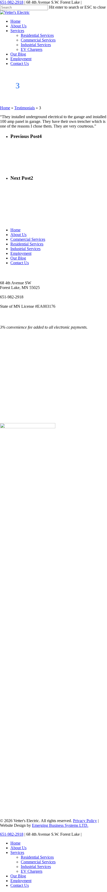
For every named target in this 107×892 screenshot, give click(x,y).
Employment (20, 253)
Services (17, 852)
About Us (18, 234)
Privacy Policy (85, 820)
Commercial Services (27, 239)
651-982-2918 (11, 2)
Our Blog (18, 258)
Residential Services (26, 244)
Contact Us (19, 263)
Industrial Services (25, 248)
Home (5, 108)
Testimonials (24, 108)
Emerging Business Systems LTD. (60, 825)
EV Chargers (31, 871)
